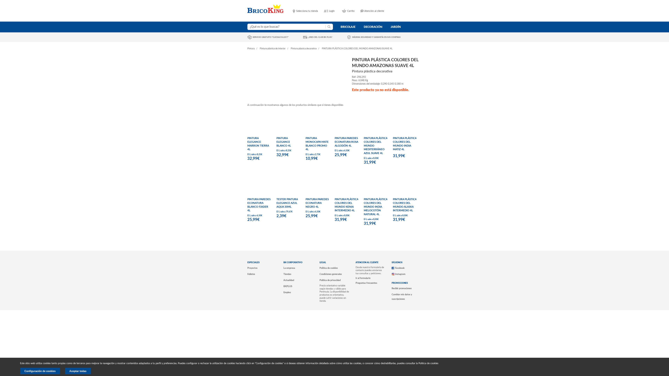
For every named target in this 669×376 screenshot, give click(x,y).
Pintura (251, 49)
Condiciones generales (331, 274)
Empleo (287, 292)
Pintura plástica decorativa (304, 49)
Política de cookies (329, 268)
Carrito (351, 11)
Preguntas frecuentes (366, 283)
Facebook (400, 268)
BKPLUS (287, 286)
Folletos (251, 274)
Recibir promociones (402, 288)
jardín (396, 27)
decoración (373, 27)
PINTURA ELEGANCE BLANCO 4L (283, 142)
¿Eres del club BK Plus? (320, 37)
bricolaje (348, 27)
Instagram (400, 274)
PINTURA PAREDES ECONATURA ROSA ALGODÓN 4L (346, 142)
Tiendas (287, 274)
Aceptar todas (77, 371)
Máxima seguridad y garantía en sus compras (376, 37)
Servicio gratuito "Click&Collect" (271, 37)
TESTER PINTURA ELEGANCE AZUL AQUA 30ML (287, 203)
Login (332, 11)
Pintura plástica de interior (273, 49)
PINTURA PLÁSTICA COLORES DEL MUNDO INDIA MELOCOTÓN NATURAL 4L (375, 207)
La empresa (289, 268)
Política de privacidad (330, 280)
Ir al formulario (363, 278)
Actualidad (288, 280)
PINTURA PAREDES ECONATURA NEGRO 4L (317, 203)
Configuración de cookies (40, 371)
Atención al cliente (374, 11)
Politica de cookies (428, 363)
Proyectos (252, 268)
